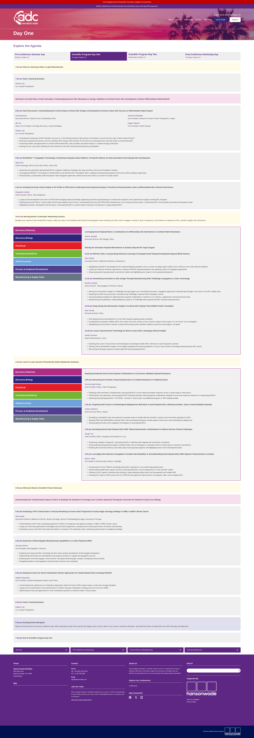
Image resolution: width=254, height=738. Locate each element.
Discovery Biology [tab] (24, 238)
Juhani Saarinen (91, 409)
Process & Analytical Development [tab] (31, 269)
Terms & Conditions (193, 699)
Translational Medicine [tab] (26, 254)
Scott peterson (21, 116)
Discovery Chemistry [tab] (25, 230)
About (170, 20)
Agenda (178, 20)
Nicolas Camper (91, 283)
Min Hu (18, 123)
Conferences (133, 686)
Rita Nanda (19, 516)
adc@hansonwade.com (79, 679)
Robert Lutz (20, 84)
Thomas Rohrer (21, 546)
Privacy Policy (191, 702)
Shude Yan (89, 434)
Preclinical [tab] (20, 246)
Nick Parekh (89, 311)
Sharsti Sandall (91, 236)
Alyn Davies (89, 258)
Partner (198, 20)
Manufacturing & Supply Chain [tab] (29, 277)
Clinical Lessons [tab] (23, 261)
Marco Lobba (90, 459)
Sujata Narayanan (22, 578)
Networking (188, 20)
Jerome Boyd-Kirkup (93, 384)
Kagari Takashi (133, 123)
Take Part (207, 20)
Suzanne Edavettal (135, 116)
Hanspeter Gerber (22, 192)
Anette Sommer (91, 335)
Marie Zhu (19, 163)
